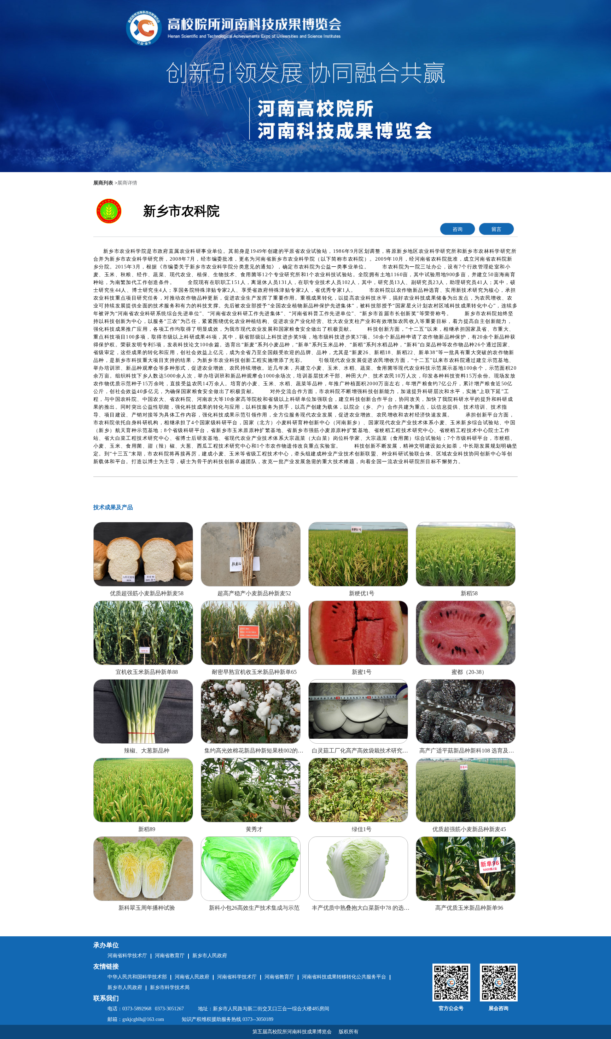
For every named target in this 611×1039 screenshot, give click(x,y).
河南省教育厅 (279, 977)
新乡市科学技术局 (170, 987)
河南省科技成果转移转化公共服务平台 (344, 977)
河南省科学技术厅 (237, 977)
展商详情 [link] (127, 183)
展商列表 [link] (103, 183)
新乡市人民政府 (124, 987)
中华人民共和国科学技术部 (137, 977)
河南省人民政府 (192, 977)
